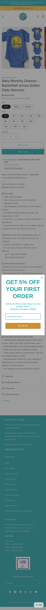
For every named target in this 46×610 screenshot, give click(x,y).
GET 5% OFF (23, 326)
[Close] (42, 277)
